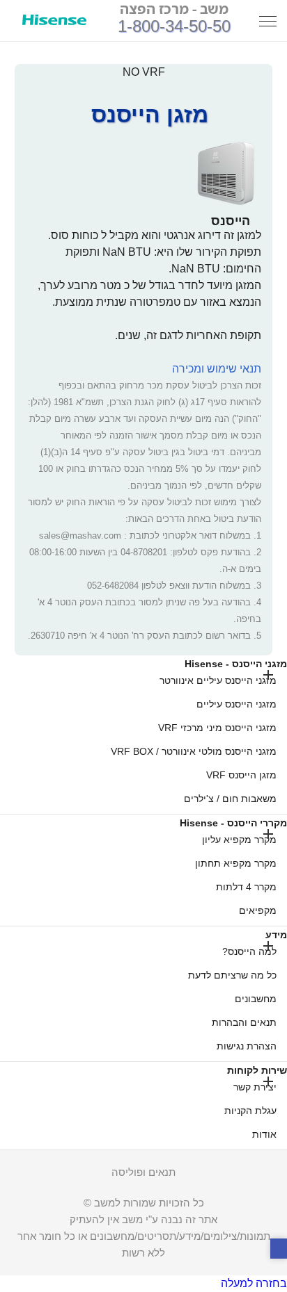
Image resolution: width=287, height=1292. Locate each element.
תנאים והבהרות (244, 1022)
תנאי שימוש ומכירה (216, 369)
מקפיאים (258, 910)
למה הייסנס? (249, 951)
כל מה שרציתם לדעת (232, 975)
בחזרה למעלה (254, 1283)
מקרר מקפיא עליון (239, 839)
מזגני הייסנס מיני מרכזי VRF (217, 727)
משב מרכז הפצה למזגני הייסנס (54, 21)
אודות (264, 1134)
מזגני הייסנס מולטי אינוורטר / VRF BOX (194, 751)
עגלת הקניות (250, 1110)
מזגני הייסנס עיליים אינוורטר (218, 680)
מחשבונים (256, 998)
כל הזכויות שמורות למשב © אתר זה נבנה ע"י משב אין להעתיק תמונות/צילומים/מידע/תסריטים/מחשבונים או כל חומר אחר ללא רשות (143, 1228)
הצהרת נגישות (247, 1046)
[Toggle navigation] (268, 20)
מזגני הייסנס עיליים (236, 704)
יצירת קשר (255, 1087)
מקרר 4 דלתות (246, 886)
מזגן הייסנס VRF (241, 774)
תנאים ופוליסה (143, 1172)
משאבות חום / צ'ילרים (230, 798)
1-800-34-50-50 (174, 26)
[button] (278, 1249)
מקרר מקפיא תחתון (236, 863)
